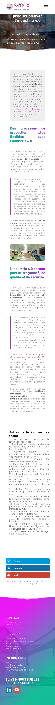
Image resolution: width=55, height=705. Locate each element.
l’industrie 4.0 (38, 154)
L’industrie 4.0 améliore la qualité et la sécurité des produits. (27, 355)
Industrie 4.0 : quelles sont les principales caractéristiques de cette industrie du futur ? (29, 506)
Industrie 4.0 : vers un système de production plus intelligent (29, 470)
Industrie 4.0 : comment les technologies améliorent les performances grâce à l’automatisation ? (29, 483)
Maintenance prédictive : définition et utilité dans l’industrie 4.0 (29, 512)
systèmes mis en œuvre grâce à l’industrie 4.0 (27, 289)
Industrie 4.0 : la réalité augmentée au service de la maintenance (29, 460)
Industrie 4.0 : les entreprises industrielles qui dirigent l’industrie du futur (29, 491)
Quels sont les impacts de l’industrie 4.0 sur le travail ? (29, 475)
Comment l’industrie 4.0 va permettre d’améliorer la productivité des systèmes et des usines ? (29, 454)
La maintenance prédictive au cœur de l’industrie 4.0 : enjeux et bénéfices (29, 519)
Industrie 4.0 (32, 34)
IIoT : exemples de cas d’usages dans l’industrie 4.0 (29, 532)
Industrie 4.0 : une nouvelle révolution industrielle (29, 440)
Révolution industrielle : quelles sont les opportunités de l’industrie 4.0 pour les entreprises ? (29, 447)
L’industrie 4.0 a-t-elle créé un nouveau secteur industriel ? (29, 465)
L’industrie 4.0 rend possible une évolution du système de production (27, 111)
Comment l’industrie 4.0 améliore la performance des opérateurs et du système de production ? (29, 499)
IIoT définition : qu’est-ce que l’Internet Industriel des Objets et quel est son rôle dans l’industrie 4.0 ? (29, 526)
